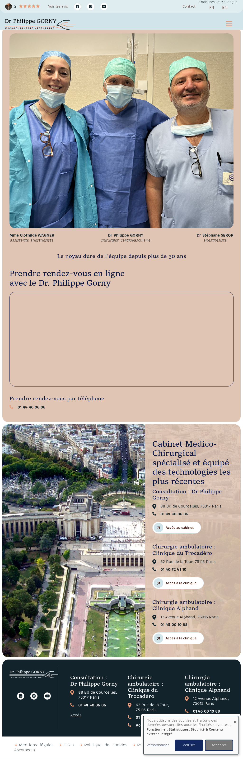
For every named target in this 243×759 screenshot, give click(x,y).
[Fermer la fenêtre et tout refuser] (234, 719)
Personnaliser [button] (158, 745)
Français (211, 8)
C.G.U (69, 745)
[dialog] (190, 735)
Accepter (219, 745)
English (224, 8)
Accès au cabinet (180, 527)
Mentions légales (36, 745)
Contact (189, 6)
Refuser (189, 745)
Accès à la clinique (181, 583)
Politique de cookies (105, 745)
